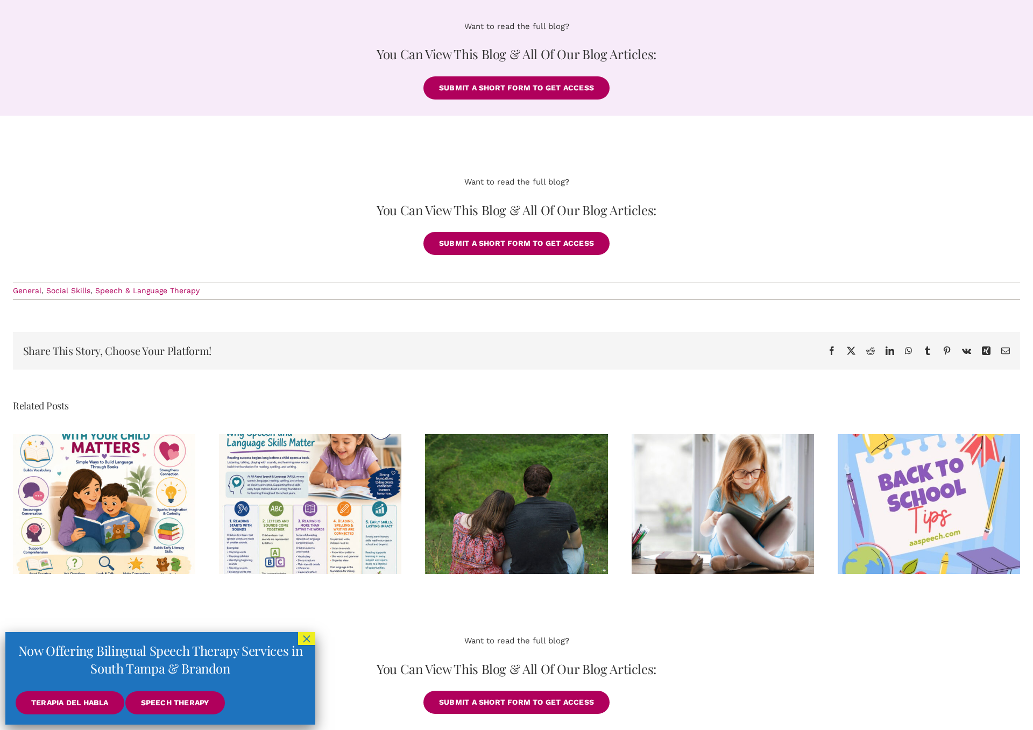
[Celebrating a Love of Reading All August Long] (723, 504)
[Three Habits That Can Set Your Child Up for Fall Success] (929, 504)
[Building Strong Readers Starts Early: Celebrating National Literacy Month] (310, 504)
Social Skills (68, 290)
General (27, 290)
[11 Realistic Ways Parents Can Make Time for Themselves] (516, 504)
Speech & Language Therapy (147, 290)
